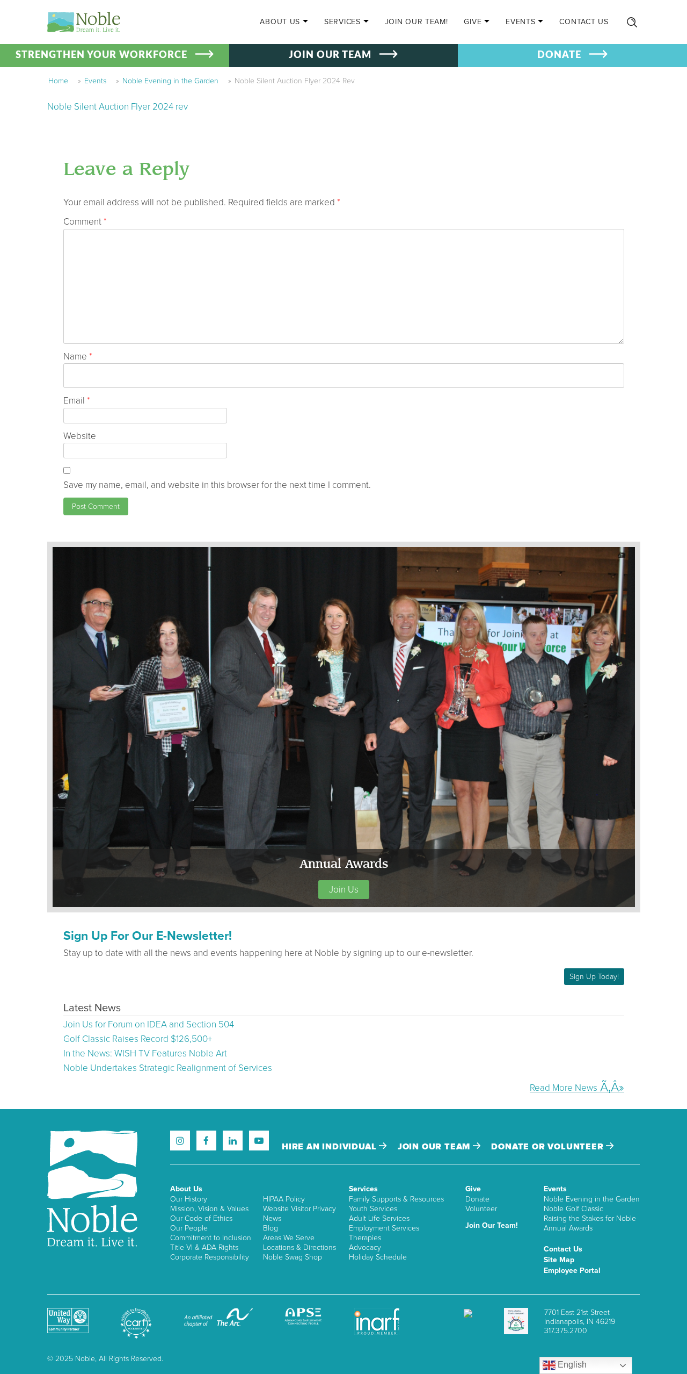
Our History (188, 1199)
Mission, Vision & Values (209, 1208)
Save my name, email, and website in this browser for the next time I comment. (217, 485)
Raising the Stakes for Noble (590, 1218)
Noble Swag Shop (292, 1257)
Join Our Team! (416, 21)
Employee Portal (572, 1270)
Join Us (344, 889)
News (272, 1218)
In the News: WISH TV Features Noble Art (145, 1053)
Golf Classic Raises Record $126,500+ (137, 1039)
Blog (270, 1228)
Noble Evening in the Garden (170, 80)
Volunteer (481, 1208)
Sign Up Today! (594, 976)
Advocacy (365, 1247)
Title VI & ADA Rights (204, 1247)
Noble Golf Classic (573, 1208)
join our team (435, 1146)
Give (472, 21)
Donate (477, 1199)
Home (58, 80)
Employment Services (384, 1228)
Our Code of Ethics (201, 1218)
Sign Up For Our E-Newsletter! (147, 936)
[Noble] (83, 22)
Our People (189, 1228)
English (571, 1364)
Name (77, 356)
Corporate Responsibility (209, 1257)
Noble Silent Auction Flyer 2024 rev (117, 106)
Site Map (559, 1259)
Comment (85, 221)
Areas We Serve (289, 1237)
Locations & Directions (299, 1247)
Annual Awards (568, 1228)
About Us (280, 21)
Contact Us (583, 21)
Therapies (365, 1237)
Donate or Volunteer (548, 1146)
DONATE (559, 55)
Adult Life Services (379, 1218)
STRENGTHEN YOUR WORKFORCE (101, 55)
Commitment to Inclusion (210, 1237)
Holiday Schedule (378, 1257)
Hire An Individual (330, 1146)
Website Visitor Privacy (299, 1208)
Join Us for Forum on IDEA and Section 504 (148, 1024)
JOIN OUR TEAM (330, 55)
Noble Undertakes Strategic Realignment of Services (167, 1068)
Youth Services (373, 1208)
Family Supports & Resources (396, 1199)
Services (342, 21)
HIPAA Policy (284, 1199)
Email (76, 400)
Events (520, 21)
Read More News (563, 1087)
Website (79, 436)
